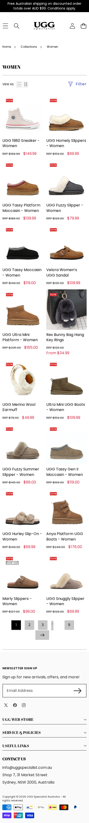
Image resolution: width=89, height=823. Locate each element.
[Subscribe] (77, 690)
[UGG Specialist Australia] (44, 26)
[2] (25, 84)
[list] (19, 84)
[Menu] (5, 25)
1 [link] (16, 624)
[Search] (16, 25)
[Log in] (72, 25)
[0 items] (83, 25)
